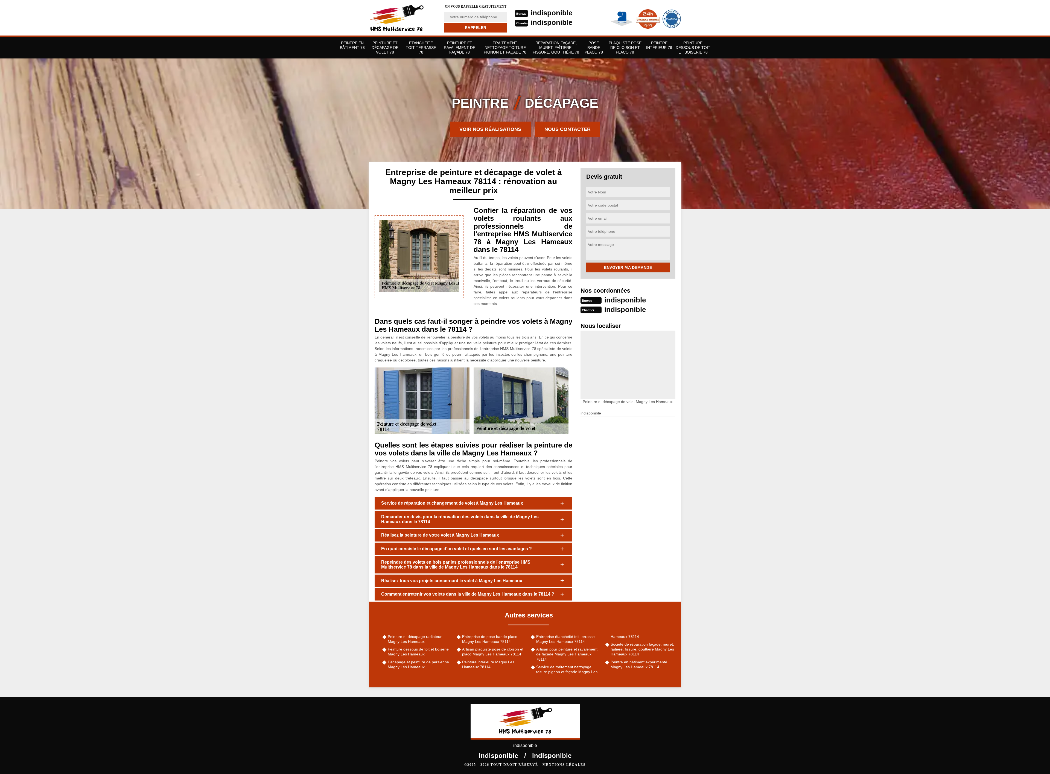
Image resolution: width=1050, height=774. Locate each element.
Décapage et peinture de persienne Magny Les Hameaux (418, 664)
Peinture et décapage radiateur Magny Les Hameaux (415, 639)
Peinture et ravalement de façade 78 (459, 47)
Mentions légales (564, 765)
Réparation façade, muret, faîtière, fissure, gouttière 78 (556, 47)
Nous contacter (567, 129)
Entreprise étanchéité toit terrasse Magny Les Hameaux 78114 (565, 639)
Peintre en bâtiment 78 (352, 45)
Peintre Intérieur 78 (659, 45)
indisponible (551, 13)
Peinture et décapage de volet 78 (385, 47)
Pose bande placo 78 (594, 47)
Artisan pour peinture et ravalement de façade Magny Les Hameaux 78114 (566, 654)
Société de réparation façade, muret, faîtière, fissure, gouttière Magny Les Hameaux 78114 (642, 649)
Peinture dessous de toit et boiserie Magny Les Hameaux (418, 651)
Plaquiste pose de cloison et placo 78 (625, 47)
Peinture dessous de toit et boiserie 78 (693, 47)
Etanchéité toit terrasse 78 (421, 47)
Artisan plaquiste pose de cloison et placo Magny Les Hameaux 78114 (492, 651)
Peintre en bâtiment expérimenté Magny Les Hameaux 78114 (639, 664)
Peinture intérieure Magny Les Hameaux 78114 (488, 664)
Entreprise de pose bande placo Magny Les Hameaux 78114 (489, 639)
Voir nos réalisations (490, 129)
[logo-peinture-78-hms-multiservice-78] (403, 18)
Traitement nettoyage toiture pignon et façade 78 (505, 47)
